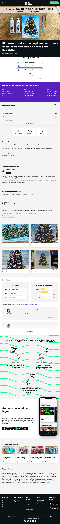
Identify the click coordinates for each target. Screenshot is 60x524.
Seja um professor (30, 502)
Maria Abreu (8, 313)
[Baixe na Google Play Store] (22, 429)
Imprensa (4, 504)
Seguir (13, 169)
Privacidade (27, 516)
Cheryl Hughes (9, 329)
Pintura (25, 194)
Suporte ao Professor (28, 505)
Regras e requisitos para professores (30, 509)
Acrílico (31, 194)
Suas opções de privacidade (43, 516)
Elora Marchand (34, 244)
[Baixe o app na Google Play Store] (53, 508)
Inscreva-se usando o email (30, 76)
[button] (2, 3)
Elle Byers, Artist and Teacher (9, 53)
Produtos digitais (41, 503)
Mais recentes (33, 304)
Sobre (3, 500)
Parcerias (16, 503)
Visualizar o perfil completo (9, 185)
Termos (33, 516)
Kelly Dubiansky (5, 269)
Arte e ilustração (16, 194)
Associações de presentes (40, 501)
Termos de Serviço (35, 78)
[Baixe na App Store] (8, 429)
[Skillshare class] (8, 450)
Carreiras (4, 502)
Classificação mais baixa (21, 304)
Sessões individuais (41, 506)
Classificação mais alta (8, 304)
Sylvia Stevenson (34, 269)
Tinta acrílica (6, 194)
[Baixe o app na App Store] (53, 503)
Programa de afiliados (17, 501)
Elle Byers (10, 169)
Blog (3, 506)
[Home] (28, 3)
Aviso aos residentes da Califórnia (31, 518)
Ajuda (21, 516)
